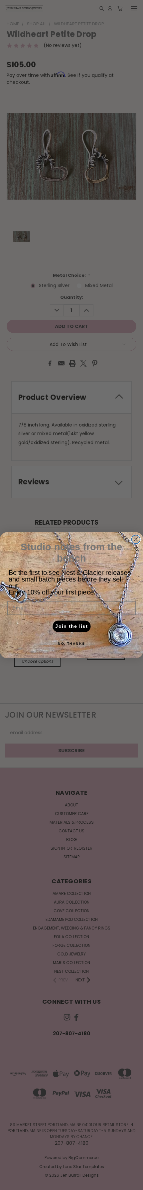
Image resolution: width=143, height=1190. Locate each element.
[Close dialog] (136, 539)
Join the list (71, 625)
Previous (10, 1183)
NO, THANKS (71, 643)
